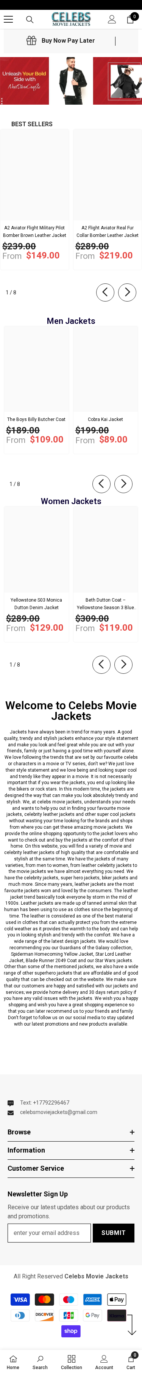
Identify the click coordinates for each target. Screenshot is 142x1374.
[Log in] (112, 19)
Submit (113, 1232)
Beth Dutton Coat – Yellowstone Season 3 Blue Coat (105, 604)
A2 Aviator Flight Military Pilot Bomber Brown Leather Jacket (34, 231)
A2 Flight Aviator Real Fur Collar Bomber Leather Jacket (107, 231)
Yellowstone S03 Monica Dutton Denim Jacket (36, 603)
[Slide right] (127, 292)
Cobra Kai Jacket (105, 419)
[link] (60, 41)
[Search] (29, 19)
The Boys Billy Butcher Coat (36, 419)
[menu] (8, 19)
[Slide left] (105, 292)
